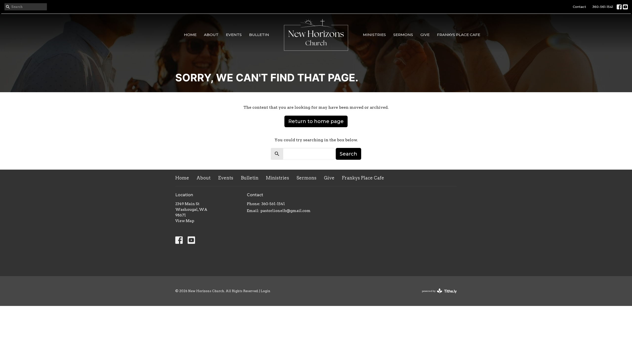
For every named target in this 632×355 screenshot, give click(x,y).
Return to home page (316, 121)
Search (348, 154)
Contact (579, 7)
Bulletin (259, 34)
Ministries (374, 34)
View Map (184, 221)
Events (234, 34)
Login (265, 291)
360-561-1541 (602, 7)
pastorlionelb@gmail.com (285, 211)
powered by (437, 295)
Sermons (403, 34)
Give (425, 34)
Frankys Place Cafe (458, 34)
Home (190, 34)
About (211, 34)
